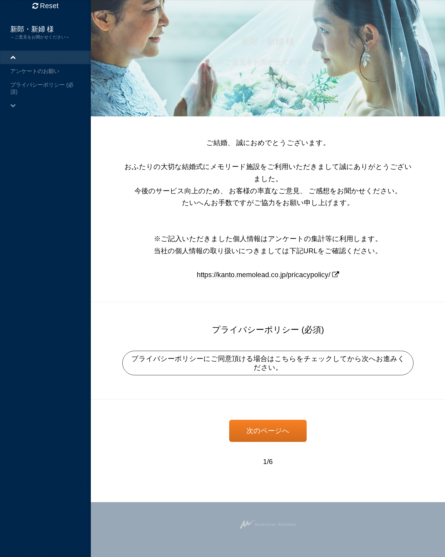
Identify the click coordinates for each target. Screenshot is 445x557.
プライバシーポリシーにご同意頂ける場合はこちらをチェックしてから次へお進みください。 (268, 363)
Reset (48, 6)
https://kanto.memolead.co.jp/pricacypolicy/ (264, 275)
